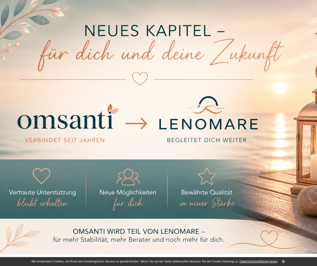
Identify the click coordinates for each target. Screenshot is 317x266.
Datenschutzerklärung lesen (258, 261)
